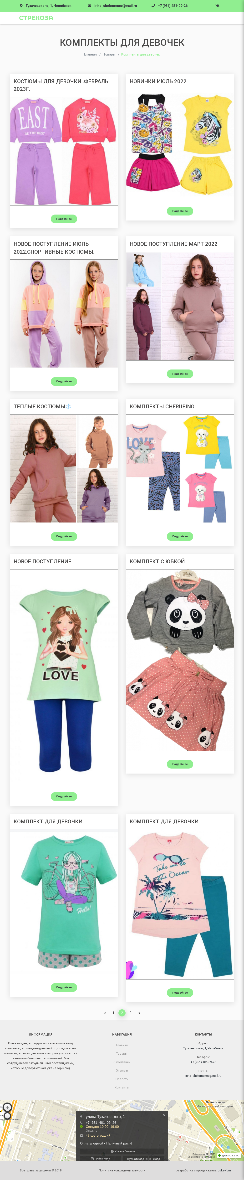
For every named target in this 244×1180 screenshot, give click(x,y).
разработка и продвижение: (203, 1170)
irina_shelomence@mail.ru (115, 6)
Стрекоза (36, 18)
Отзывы (122, 1070)
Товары (121, 1053)
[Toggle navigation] (220, 18)
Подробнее (64, 219)
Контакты (122, 1087)
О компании (121, 1062)
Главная (122, 1045)
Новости (122, 1079)
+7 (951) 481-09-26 (173, 6)
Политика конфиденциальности (122, 1170)
